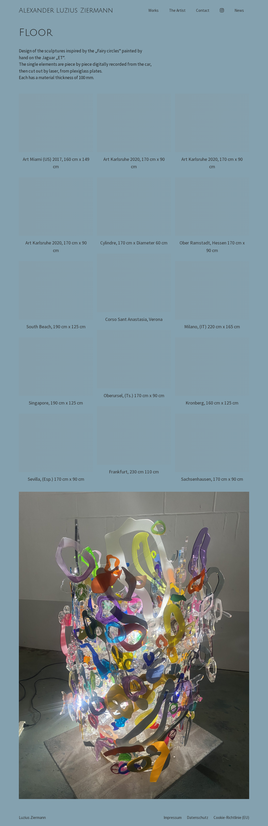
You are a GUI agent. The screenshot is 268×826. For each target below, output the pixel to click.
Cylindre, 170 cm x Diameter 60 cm (134, 243)
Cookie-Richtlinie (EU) (231, 817)
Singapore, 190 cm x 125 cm (56, 403)
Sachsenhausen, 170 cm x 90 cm (212, 479)
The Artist (177, 10)
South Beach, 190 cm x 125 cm (56, 327)
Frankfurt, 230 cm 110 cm (134, 472)
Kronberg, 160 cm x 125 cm (212, 403)
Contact (202, 10)
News (239, 10)
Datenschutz (197, 817)
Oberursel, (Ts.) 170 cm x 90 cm (134, 395)
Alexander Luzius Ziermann (66, 10)
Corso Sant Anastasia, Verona (134, 319)
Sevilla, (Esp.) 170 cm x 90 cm (56, 479)
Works (153, 10)
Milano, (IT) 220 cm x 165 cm (212, 327)
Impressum (173, 817)
